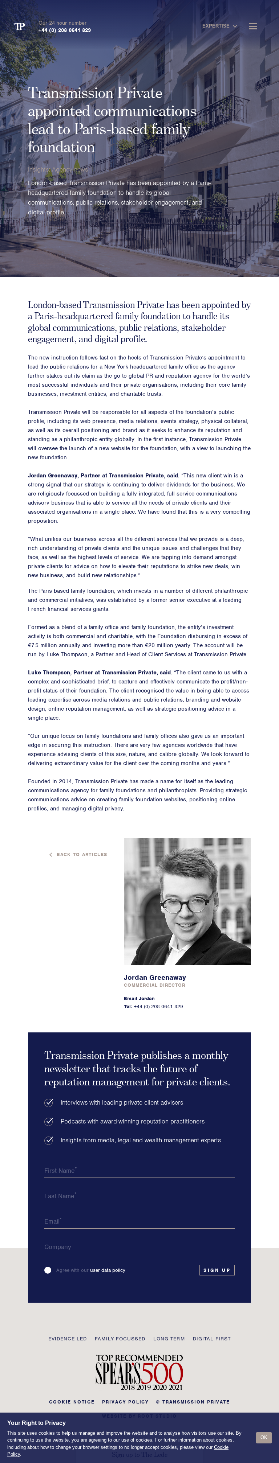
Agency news (70, 169)
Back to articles (82, 854)
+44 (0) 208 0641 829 (65, 30)
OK (263, 1437)
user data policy (107, 1270)
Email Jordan (139, 998)
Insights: (40, 169)
